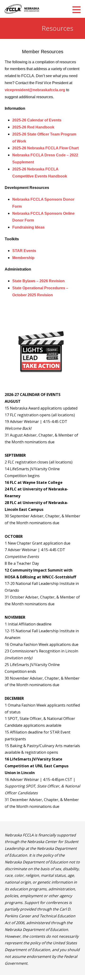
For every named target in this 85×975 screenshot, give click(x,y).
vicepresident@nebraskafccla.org (35, 90)
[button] (78, 10)
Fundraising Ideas (28, 227)
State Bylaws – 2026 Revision (38, 281)
